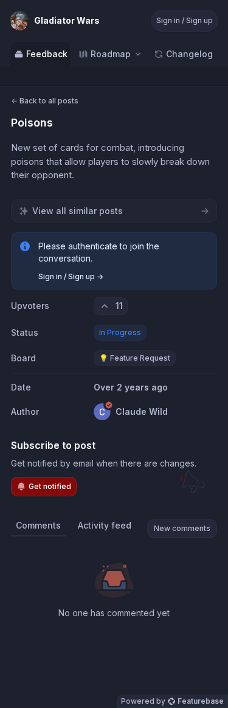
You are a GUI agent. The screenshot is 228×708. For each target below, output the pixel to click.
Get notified (50, 486)
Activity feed (104, 525)
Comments (38, 525)
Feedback (46, 54)
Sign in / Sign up (184, 20)
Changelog (189, 54)
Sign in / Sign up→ (70, 276)
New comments (182, 528)
